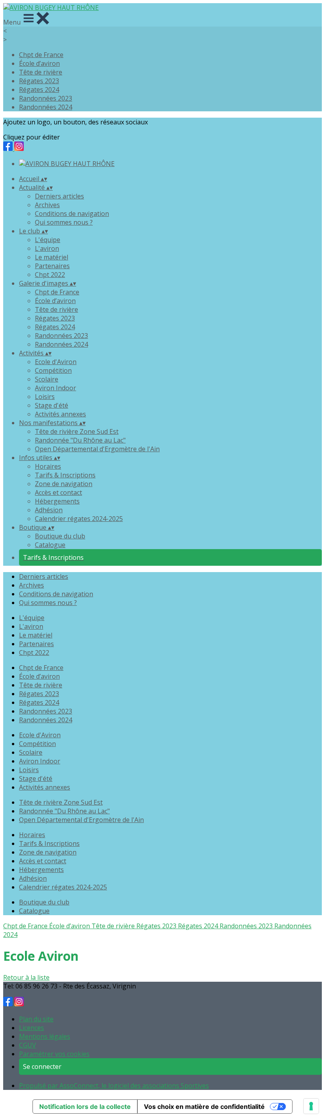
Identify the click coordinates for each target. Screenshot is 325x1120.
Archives (47, 204)
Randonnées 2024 (45, 107)
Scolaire (46, 379)
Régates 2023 (39, 80)
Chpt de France (41, 54)
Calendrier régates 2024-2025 (79, 518)
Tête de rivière (40, 72)
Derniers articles (59, 196)
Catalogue (50, 544)
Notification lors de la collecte (85, 1106)
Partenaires (52, 265)
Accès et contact (58, 492)
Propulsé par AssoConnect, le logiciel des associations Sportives (114, 1085)
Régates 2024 (39, 89)
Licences (31, 1027)
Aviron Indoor (55, 388)
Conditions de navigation (72, 213)
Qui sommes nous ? (64, 222)
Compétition (53, 370)
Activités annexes (60, 414)
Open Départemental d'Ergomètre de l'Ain (97, 449)
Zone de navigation (63, 483)
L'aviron (47, 248)
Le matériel (51, 257)
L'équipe (47, 239)
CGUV (27, 1045)
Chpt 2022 (50, 274)
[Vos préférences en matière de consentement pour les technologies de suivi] (311, 1106)
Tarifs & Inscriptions (65, 475)
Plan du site (36, 1019)
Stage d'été (51, 405)
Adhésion (49, 510)
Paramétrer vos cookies (54, 1053)
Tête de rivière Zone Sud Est (77, 431)
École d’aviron (39, 63)
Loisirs (45, 396)
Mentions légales (44, 1036)
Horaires (48, 466)
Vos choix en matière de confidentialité (204, 1106)
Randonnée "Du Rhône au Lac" (80, 440)
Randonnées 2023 (45, 98)
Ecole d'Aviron (55, 361)
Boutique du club (60, 536)
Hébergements (57, 501)
